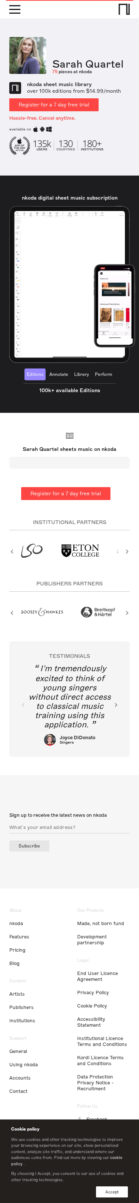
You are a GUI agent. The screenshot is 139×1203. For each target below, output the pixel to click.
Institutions (22, 1021)
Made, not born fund (100, 924)
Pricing (17, 950)
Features (19, 937)
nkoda (16, 924)
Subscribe (29, 846)
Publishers (21, 1007)
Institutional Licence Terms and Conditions (102, 1041)
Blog (14, 963)
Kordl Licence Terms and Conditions (100, 1061)
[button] (12, 551)
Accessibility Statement (91, 1022)
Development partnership (92, 940)
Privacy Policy (93, 993)
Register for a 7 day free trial (54, 105)
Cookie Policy (92, 1006)
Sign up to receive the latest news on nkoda (58, 815)
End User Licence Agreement (97, 976)
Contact (18, 1091)
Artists (17, 994)
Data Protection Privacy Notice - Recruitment (95, 1083)
